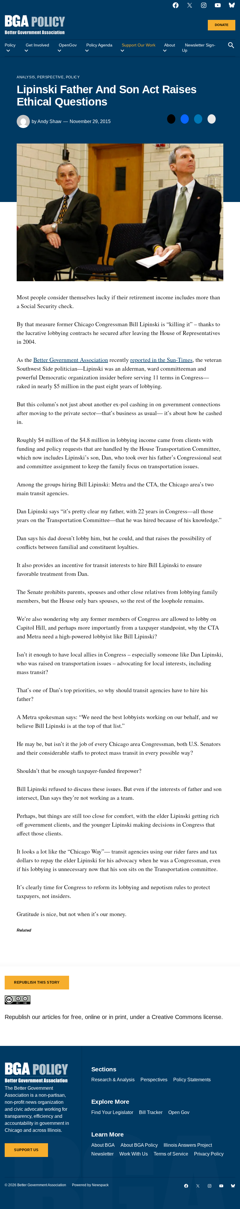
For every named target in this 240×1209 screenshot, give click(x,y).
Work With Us (133, 1153)
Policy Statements (192, 1079)
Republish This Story (37, 982)
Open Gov (178, 1112)
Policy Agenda (99, 45)
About (169, 45)
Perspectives (153, 1079)
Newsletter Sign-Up (198, 48)
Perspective (50, 77)
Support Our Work (138, 45)
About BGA (103, 1145)
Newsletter (102, 1153)
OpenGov (68, 45)
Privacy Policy (209, 1153)
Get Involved (37, 45)
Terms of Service (171, 1153)
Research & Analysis (113, 1079)
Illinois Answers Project (188, 1145)
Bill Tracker (150, 1112)
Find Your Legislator (112, 1112)
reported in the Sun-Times (161, 360)
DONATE (221, 25)
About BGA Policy (139, 1145)
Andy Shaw (49, 121)
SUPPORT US (26, 1150)
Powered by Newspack (90, 1185)
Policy (10, 45)
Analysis (26, 77)
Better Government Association (70, 360)
